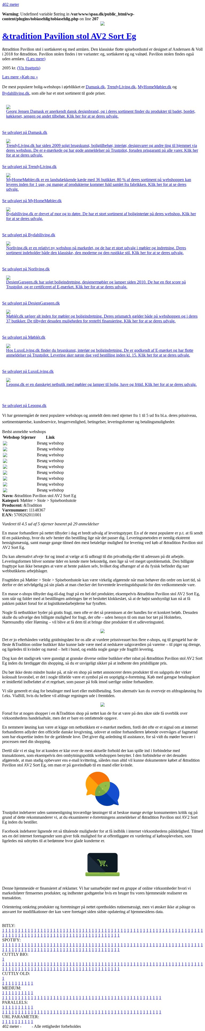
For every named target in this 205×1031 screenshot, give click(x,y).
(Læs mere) (35, 59)
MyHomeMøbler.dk (154, 87)
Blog (26, 1026)
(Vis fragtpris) (28, 68)
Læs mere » (12, 77)
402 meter (10, 4)
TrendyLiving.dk (121, 87)
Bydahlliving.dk (15, 93)
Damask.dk (95, 87)
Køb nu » (30, 77)
